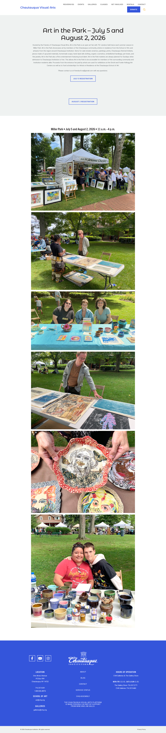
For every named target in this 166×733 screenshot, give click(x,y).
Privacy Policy (141, 729)
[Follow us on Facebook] (32, 658)
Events (81, 4)
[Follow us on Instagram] (48, 658)
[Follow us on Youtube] (40, 658)
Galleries (92, 4)
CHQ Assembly (83, 696)
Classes (104, 4)
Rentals (130, 4)
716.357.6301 (40, 688)
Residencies (68, 4)
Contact (142, 4)
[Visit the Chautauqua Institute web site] (83, 658)
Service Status (83, 690)
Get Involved (117, 4)
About (83, 672)
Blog (83, 678)
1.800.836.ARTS (40, 691)
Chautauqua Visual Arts (38, 7)
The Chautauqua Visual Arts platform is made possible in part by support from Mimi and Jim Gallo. (83, 704)
